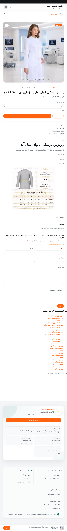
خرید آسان (27, 116)
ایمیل (31, 249)
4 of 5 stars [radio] (52, 244)
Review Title (60, 258)
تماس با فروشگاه (33, 420)
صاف (62, 110)
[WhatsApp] (60, 128)
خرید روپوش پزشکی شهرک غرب (54, 334)
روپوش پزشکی (59, 357)
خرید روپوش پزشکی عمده (56, 336)
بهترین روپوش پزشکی (57, 316)
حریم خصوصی (56, 508)
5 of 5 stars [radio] (50, 244)
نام (62, 249)
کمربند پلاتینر (27, 478)
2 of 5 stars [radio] (56, 244)
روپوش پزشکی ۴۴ (58, 360)
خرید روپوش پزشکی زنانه (56, 332)
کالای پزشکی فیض (54, 6)
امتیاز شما (61, 244)
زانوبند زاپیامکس (26, 475)
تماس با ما (57, 497)
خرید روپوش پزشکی (58, 330)
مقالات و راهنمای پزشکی (23, 482)
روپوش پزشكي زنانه (58, 350)
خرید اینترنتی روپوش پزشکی (55, 323)
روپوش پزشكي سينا (58, 353)
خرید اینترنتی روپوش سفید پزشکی (54, 327)
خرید (6, 528)
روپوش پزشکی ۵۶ (58, 369)
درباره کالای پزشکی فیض (53, 494)
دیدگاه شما (60, 267)
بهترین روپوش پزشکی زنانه (56, 318)
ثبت (60, 306)
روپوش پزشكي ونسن (57, 355)
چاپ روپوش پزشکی (58, 320)
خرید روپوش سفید (58, 341)
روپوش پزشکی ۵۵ (58, 366)
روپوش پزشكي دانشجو (57, 348)
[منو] (6, 7)
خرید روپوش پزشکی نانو (57, 339)
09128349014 (54, 14)
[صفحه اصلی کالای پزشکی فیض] (58, 412)
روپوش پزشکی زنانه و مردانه (54, 133)
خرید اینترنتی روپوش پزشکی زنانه (54, 325)
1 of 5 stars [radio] (57, 244)
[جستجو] (33, 1)
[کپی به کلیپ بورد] (57, 128)
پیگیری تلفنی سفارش (54, 501)
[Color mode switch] (5, 14)
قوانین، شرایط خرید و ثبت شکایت (51, 504)
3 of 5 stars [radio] (54, 244)
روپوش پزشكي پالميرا (57, 346)
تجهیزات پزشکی (56, 475)
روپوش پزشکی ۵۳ (58, 364)
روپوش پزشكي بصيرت (57, 343)
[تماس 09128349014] (61, 13)
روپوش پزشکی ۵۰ (58, 362)
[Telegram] (63, 128)
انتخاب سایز (60, 102)
